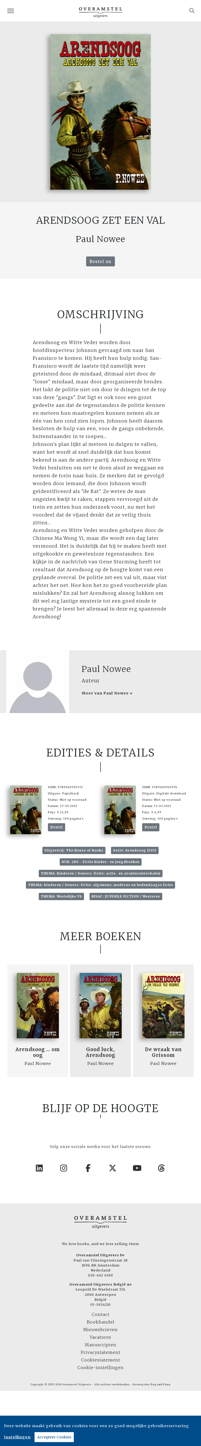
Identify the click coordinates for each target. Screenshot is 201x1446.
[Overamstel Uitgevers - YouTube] (137, 1168)
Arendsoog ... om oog (37, 1052)
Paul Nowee (106, 669)
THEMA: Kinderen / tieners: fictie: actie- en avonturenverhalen (100, 873)
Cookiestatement (100, 1360)
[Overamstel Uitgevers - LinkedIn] (39, 1168)
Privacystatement (100, 1352)
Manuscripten (100, 1344)
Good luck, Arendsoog (100, 1052)
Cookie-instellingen (100, 1367)
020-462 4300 (100, 1275)
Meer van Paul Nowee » (107, 693)
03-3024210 (100, 1304)
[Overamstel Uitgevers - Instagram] (64, 1168)
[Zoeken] (192, 10)
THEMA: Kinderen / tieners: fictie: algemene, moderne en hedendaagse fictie (100, 885)
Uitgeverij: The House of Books (73, 850)
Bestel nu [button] (100, 261)
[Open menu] (10, 11)
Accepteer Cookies (54, 1437)
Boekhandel (100, 1322)
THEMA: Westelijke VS (61, 896)
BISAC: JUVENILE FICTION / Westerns (126, 896)
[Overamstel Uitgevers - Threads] (161, 1168)
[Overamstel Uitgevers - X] (113, 1168)
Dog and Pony (160, 1384)
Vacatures (100, 1337)
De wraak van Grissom (163, 1052)
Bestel (56, 827)
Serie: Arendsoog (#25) (135, 850)
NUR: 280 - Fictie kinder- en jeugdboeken (100, 862)
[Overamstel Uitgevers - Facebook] (88, 1168)
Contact (100, 1314)
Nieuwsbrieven (100, 1329)
